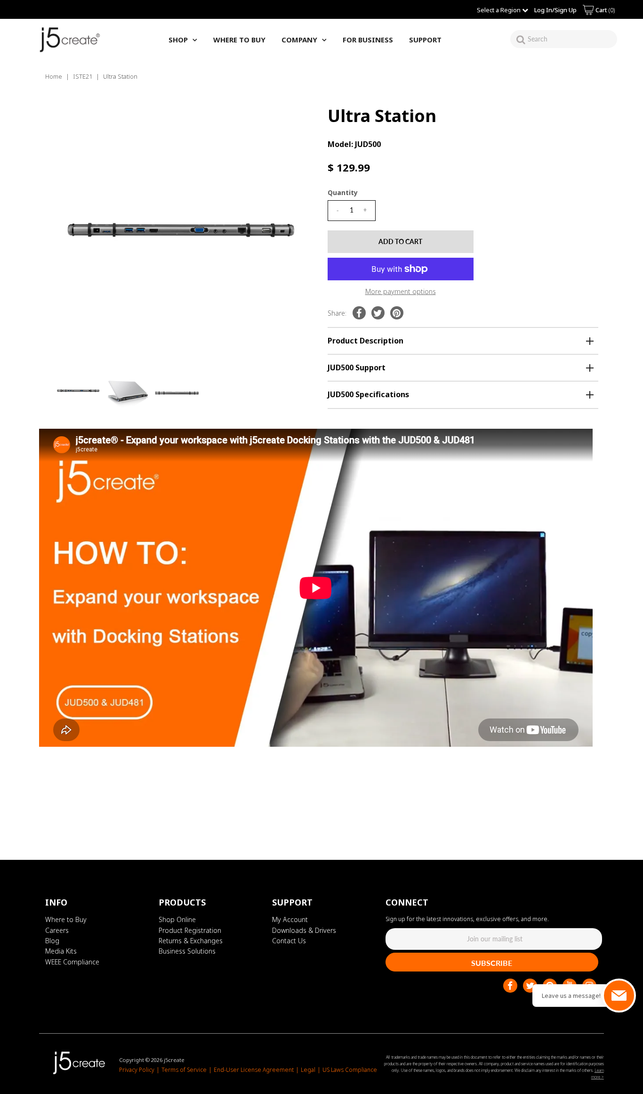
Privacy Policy (136, 1070)
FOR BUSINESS (368, 39)
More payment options (400, 291)
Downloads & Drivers (304, 930)
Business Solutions (187, 951)
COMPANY (299, 39)
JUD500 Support (357, 367)
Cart (604, 10)
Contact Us (289, 940)
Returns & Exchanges (191, 940)
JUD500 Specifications (368, 394)
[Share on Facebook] (359, 312)
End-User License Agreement (254, 1070)
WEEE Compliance (72, 961)
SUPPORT (425, 39)
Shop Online (177, 919)
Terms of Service (184, 1070)
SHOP (178, 39)
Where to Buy (66, 919)
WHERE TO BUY (239, 39)
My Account (290, 919)
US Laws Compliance (349, 1070)
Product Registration (190, 930)
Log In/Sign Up (555, 10)
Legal (308, 1070)
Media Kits (61, 951)
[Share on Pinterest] (396, 312)
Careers (57, 930)
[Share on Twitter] (378, 312)
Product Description (365, 340)
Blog (52, 940)
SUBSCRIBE (491, 962)
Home (53, 76)
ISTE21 (82, 76)
